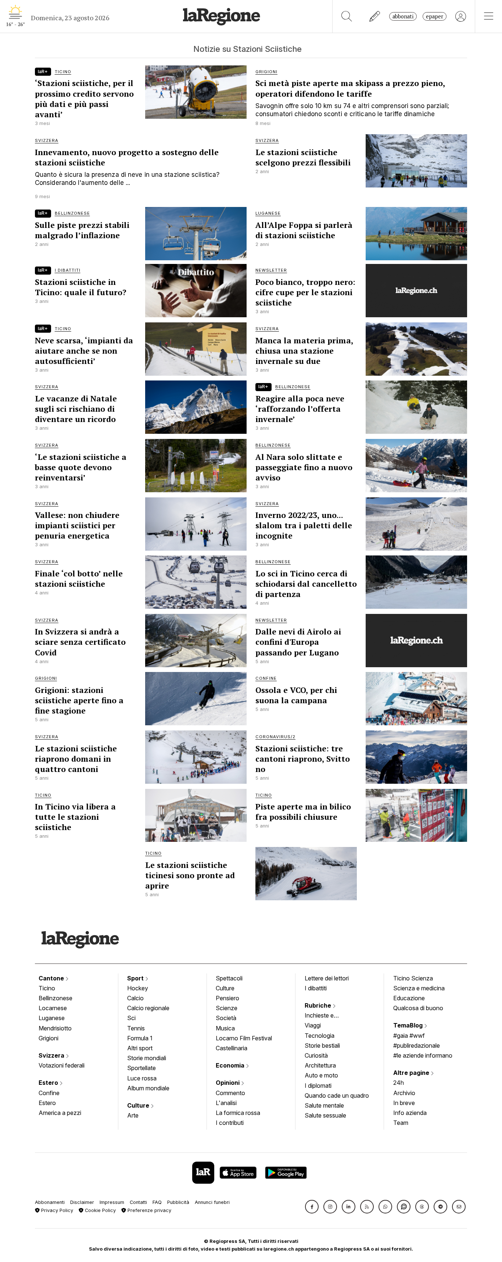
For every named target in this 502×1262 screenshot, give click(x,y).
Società (226, 1018)
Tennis (136, 1028)
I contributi (230, 1122)
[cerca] (347, 16)
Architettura (320, 1065)
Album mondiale (148, 1088)
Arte (133, 1115)
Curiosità (316, 1055)
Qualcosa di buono (418, 1008)
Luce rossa (142, 1078)
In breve (404, 1103)
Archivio (404, 1093)
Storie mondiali (146, 1058)
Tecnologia (319, 1035)
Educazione (409, 998)
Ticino (47, 988)
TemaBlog (408, 1025)
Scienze (226, 1008)
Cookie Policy (99, 1210)
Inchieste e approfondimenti (326, 1016)
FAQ (157, 1202)
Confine (49, 1093)
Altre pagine (412, 1072)
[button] (312, 1206)
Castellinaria (231, 1048)
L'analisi (226, 1103)
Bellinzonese (55, 998)
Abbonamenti (50, 1202)
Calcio (135, 998)
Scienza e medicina (419, 988)
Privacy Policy (56, 1210)
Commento (230, 1093)
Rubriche (319, 1005)
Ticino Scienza (413, 978)
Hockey (137, 988)
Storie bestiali (322, 1045)
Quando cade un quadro (337, 1095)
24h (398, 1082)
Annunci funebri (212, 1202)
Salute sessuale (325, 1115)
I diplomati (318, 1085)
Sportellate (141, 1068)
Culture (139, 1105)
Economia (231, 1065)
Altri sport (140, 1048)
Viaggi (313, 1025)
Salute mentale (324, 1105)
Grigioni (48, 1038)
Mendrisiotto (55, 1028)
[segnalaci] (375, 16)
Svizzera (52, 1055)
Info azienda (410, 1112)
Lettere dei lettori (327, 978)
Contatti (138, 1202)
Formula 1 (140, 1038)
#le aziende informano (422, 1055)
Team (400, 1122)
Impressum (112, 1202)
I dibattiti (316, 988)
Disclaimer (82, 1202)
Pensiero (227, 998)
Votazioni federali (62, 1065)
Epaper (434, 16)
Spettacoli (229, 978)
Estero (49, 1082)
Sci (131, 1018)
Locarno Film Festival (244, 1038)
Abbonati (402, 16)
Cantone (52, 978)
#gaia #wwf (409, 1035)
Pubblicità (178, 1202)
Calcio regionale (148, 1008)
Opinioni (228, 1082)
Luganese (52, 1018)
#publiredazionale (416, 1045)
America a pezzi (60, 1112)
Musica (225, 1028)
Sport (136, 978)
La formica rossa (238, 1112)
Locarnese (53, 1008)
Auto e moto (321, 1075)
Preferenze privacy (148, 1210)
